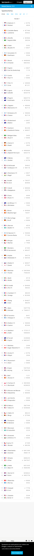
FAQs (12, 541)
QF (20, 14)
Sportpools (7, 2)
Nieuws (4, 541)
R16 (16, 14)
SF (24, 14)
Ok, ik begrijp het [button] (17, 552)
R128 (3, 14)
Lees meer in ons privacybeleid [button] (11, 548)
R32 (12, 14)
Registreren (28, 2)
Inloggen (19, 2)
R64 (8, 14)
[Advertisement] (17, 519)
